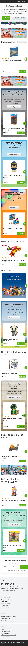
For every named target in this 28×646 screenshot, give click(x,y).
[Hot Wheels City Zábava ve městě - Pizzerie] (14, 447)
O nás (2, 629)
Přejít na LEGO (14, 207)
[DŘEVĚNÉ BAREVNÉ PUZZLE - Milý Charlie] (14, 409)
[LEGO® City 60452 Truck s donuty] (14, 220)
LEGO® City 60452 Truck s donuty (13, 229)
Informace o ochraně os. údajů (8, 635)
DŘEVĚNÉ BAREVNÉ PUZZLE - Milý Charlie (13, 419)
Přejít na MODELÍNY (14, 524)
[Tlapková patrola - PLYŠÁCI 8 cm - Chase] (14, 167)
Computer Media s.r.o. (15, 642)
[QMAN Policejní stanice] (14, 470)
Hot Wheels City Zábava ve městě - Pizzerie (12, 457)
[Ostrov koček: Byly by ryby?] (14, 364)
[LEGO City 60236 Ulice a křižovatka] (14, 51)
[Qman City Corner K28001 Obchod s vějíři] (14, 491)
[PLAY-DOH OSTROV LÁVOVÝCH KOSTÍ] (14, 537)
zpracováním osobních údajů (20, 570)
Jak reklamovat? (5, 633)
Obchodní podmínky (6, 631)
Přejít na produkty (14, 318)
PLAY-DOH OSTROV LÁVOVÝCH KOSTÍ (12, 546)
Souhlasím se (17, 570)
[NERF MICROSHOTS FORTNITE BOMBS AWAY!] (14, 251)
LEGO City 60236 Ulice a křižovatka (12, 61)
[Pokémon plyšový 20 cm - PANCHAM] (14, 330)
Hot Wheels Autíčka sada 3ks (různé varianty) (13, 129)
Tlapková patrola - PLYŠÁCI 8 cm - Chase (13, 177)
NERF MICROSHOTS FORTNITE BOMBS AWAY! (13, 261)
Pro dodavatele (5, 637)
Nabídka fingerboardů (14, 107)
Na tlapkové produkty (14, 154)
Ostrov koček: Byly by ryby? (10, 373)
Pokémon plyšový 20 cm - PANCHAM (10, 340)
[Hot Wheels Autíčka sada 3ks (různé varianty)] (14, 119)
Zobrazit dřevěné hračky (14, 397)
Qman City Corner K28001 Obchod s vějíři (14, 500)
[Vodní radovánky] (14, 33)
